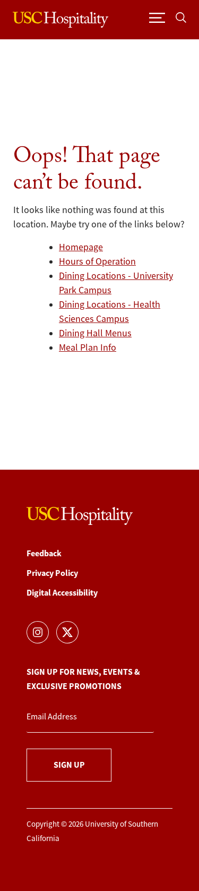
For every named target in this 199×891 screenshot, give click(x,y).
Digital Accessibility (62, 592)
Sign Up (69, 764)
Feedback (44, 553)
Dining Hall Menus (95, 333)
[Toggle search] (181, 17)
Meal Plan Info (87, 347)
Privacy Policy (52, 573)
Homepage (81, 247)
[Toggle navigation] (157, 17)
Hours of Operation (97, 261)
